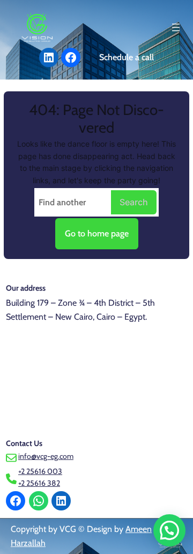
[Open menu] (175, 27)
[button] (169, 530)
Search (134, 202)
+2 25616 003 (40, 471)
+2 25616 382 (39, 483)
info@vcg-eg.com (45, 456)
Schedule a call (126, 57)
